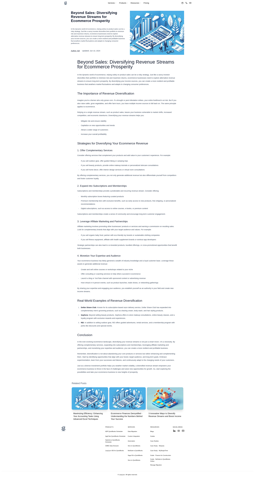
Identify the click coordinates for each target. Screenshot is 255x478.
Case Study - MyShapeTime (159, 450)
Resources (135, 3)
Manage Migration (156, 465)
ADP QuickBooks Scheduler (114, 431)
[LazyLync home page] (83, 428)
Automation (131, 441)
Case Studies (154, 441)
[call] (186, 3)
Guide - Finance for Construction (160, 455)
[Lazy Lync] (65, 3)
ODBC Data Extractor (112, 446)
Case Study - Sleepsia (157, 446)
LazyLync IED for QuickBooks (114, 450)
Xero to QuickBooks (134, 446)
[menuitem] (112, 3)
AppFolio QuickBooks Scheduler (115, 436)
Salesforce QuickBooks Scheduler (112, 441)
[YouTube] (178, 430)
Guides (152, 436)
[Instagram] (183, 430)
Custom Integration (134, 436)
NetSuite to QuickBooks (135, 450)
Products (122, 3)
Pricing (146, 3)
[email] (190, 3)
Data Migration (132, 431)
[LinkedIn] (174, 430)
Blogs (152, 431)
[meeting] (182, 3)
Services (111, 3)
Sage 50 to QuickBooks (135, 455)
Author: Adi (75, 51)
